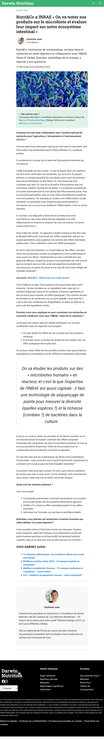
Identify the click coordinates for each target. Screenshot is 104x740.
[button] (94, 3)
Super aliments (47, 675)
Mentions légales (9, 721)
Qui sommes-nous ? (90, 675)
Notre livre (85, 682)
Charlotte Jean (34, 39)
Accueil (19, 10)
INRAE (20, 139)
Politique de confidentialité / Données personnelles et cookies (50, 721)
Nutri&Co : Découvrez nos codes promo (48, 277)
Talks (26, 10)
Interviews (45, 689)
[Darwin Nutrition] (17, 3)
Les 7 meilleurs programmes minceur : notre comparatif (52, 575)
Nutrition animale (49, 679)
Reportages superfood (51, 686)
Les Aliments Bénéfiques (34, 120)
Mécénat (84, 679)
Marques (44, 682)
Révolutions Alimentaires (30, 123)
